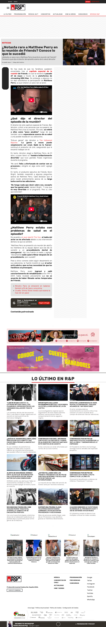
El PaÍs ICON (56, 620)
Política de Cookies (56, 608)
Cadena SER (66, 612)
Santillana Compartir (58, 612)
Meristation (78, 620)
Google (89, 577)
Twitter (90, 590)
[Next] (66, 624)
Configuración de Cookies (70, 608)
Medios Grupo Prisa (19, 618)
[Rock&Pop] (18, 7)
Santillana (50, 612)
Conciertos (45, 14)
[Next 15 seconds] (62, 624)
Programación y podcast (86, 624)
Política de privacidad (42, 608)
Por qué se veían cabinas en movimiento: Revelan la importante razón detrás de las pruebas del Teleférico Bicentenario (15, 560)
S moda (63, 620)
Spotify (90, 596)
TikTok (89, 581)
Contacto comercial (15, 590)
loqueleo (70, 620)
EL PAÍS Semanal (67, 615)
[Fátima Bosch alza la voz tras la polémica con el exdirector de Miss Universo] (34, 548)
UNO (45, 615)
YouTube (90, 593)
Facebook (90, 587)
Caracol (83, 612)
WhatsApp (91, 600)
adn (77, 612)
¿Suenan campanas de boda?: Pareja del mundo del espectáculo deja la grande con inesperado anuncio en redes (53, 560)
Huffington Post (36, 615)
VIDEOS (15, 1)
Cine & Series (70, 14)
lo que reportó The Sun (31, 237)
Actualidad (58, 14)
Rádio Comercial (85, 620)
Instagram (91, 584)
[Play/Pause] (58, 624)
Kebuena (83, 615)
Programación (20, 14)
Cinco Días (56, 615)
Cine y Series (59, 588)
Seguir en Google (44, 303)
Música (57, 577)
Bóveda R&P (95, 14)
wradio (50, 615)
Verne (72, 615)
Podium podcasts (33, 617)
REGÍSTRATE (95, 1)
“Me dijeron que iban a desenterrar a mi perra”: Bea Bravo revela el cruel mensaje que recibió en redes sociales (91, 560)
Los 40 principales (42, 612)
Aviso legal (31, 608)
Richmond (33, 620)
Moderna (41, 620)
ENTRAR (88, 1)
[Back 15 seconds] (54, 624)
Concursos (83, 14)
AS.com (71, 612)
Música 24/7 (33, 14)
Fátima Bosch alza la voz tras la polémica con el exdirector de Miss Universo (33, 560)
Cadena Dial (77, 615)
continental (63, 615)
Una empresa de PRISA (19, 613)
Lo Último (7, 14)
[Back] (50, 624)
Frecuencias (75, 580)
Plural (49, 620)
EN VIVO (10, 1)
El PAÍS (34, 612)
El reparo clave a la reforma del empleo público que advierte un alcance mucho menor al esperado (72, 560)
